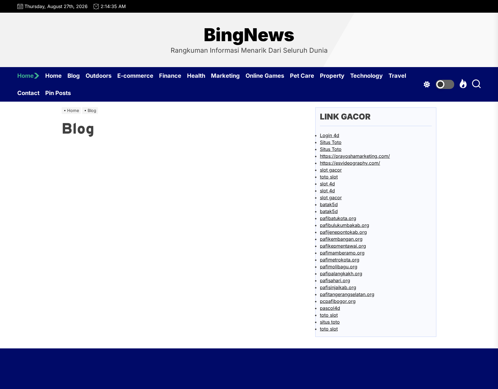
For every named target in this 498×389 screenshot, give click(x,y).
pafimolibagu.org (338, 267)
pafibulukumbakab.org (344, 225)
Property (332, 75)
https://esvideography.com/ (350, 163)
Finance (170, 75)
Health (196, 75)
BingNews (249, 34)
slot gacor (331, 170)
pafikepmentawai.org (343, 246)
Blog (73, 75)
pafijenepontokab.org (343, 232)
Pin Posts (58, 93)
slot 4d (327, 184)
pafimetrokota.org (339, 260)
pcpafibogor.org (338, 301)
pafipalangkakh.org (341, 273)
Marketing (225, 75)
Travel (397, 75)
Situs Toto (331, 142)
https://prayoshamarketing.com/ (355, 156)
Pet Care (302, 75)
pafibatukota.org (338, 218)
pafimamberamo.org (342, 253)
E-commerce (135, 75)
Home (25, 75)
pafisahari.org (335, 280)
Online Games (265, 75)
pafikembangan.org (341, 239)
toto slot (329, 177)
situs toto (330, 322)
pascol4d (330, 308)
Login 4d (329, 135)
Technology (366, 75)
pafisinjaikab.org (338, 287)
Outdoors (99, 75)
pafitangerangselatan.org (347, 294)
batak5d (329, 204)
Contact (28, 93)
